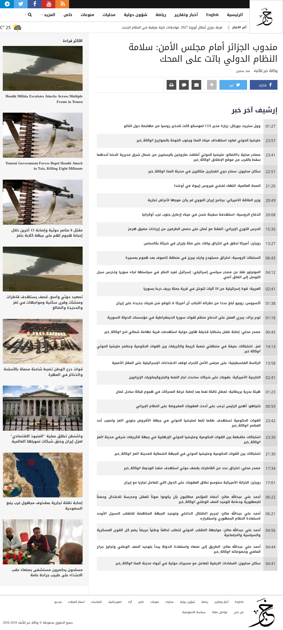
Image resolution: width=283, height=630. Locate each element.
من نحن (238, 612)
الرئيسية (235, 15)
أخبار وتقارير (186, 15)
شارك (263, 85)
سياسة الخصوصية (194, 612)
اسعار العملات (76, 602)
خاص (68, 15)
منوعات (87, 15)
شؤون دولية (135, 15)
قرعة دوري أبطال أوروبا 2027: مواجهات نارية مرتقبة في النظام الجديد (172, 27)
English (212, 15)
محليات (109, 15)
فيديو (58, 602)
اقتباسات (96, 602)
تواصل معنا (219, 612)
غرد (232, 85)
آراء (130, 602)
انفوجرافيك (115, 602)
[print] (171, 85)
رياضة (161, 15)
